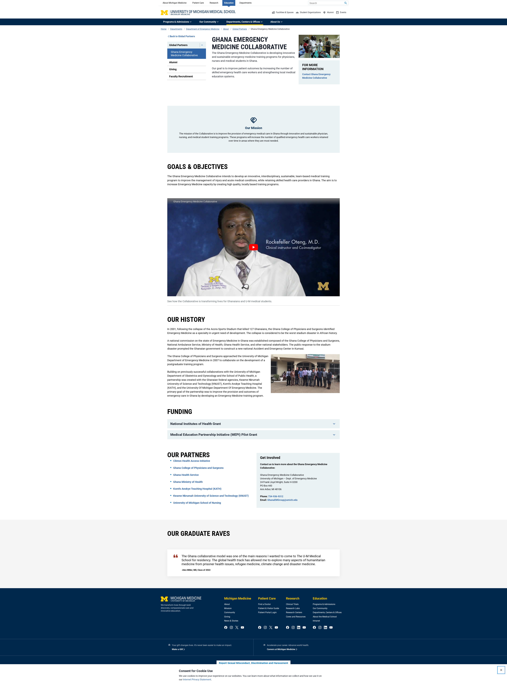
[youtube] (242, 627)
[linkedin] (298, 627)
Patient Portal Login (267, 612)
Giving (173, 69)
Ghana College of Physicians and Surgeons (198, 467)
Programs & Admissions (324, 604)
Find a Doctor (264, 604)
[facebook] (225, 627)
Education (229, 3)
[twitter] (236, 627)
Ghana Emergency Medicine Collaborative (184, 53)
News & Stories (231, 621)
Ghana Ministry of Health (188, 481)
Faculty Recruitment (181, 76)
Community (229, 612)
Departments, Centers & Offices (327, 612)
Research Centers (294, 612)
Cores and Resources (296, 616)
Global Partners (178, 45)
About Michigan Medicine (174, 3)
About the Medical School (325, 616)
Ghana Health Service (186, 474)
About (227, 604)
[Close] (501, 670)
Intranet (316, 621)
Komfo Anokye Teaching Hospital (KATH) (197, 488)
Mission (228, 608)
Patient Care (198, 3)
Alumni (173, 62)
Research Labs (293, 608)
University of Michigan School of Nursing (197, 502)
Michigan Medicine (237, 598)
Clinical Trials (292, 604)
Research (214, 3)
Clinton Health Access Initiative (191, 460)
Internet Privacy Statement (197, 679)
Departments (246, 3)
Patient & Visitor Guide (268, 608)
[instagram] (231, 627)
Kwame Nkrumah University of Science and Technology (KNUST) (211, 495)
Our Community (320, 608)
